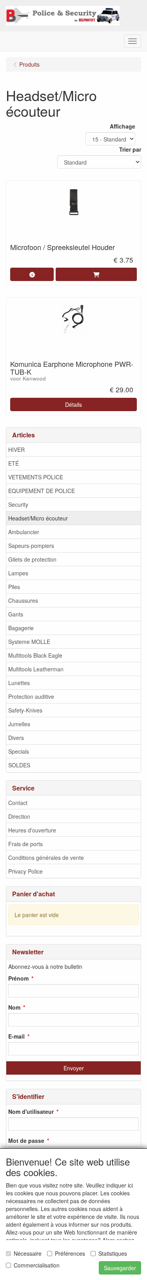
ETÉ (13, 463)
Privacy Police (25, 871)
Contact (17, 803)
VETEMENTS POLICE (35, 477)
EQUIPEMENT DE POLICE (41, 491)
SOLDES (19, 765)
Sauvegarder (120, 1268)
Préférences (70, 1253)
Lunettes (19, 683)
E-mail (16, 1036)
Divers (16, 738)
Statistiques (112, 1253)
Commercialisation (37, 1265)
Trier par (130, 149)
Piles (14, 587)
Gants (15, 614)
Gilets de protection (32, 559)
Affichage (122, 126)
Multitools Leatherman (36, 669)
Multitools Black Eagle (35, 655)
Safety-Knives (25, 710)
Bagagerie (21, 628)
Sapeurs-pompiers (31, 545)
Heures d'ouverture (32, 830)
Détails (73, 404)
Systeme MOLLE (29, 641)
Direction (19, 816)
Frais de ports (25, 844)
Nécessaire (28, 1253)
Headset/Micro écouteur (38, 518)
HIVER (16, 449)
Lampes (18, 573)
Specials (18, 751)
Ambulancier (23, 532)
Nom (14, 1007)
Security (18, 504)
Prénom (18, 978)
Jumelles (19, 724)
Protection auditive (31, 696)
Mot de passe (26, 1140)
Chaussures (23, 600)
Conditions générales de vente (46, 857)
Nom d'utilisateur (31, 1111)
